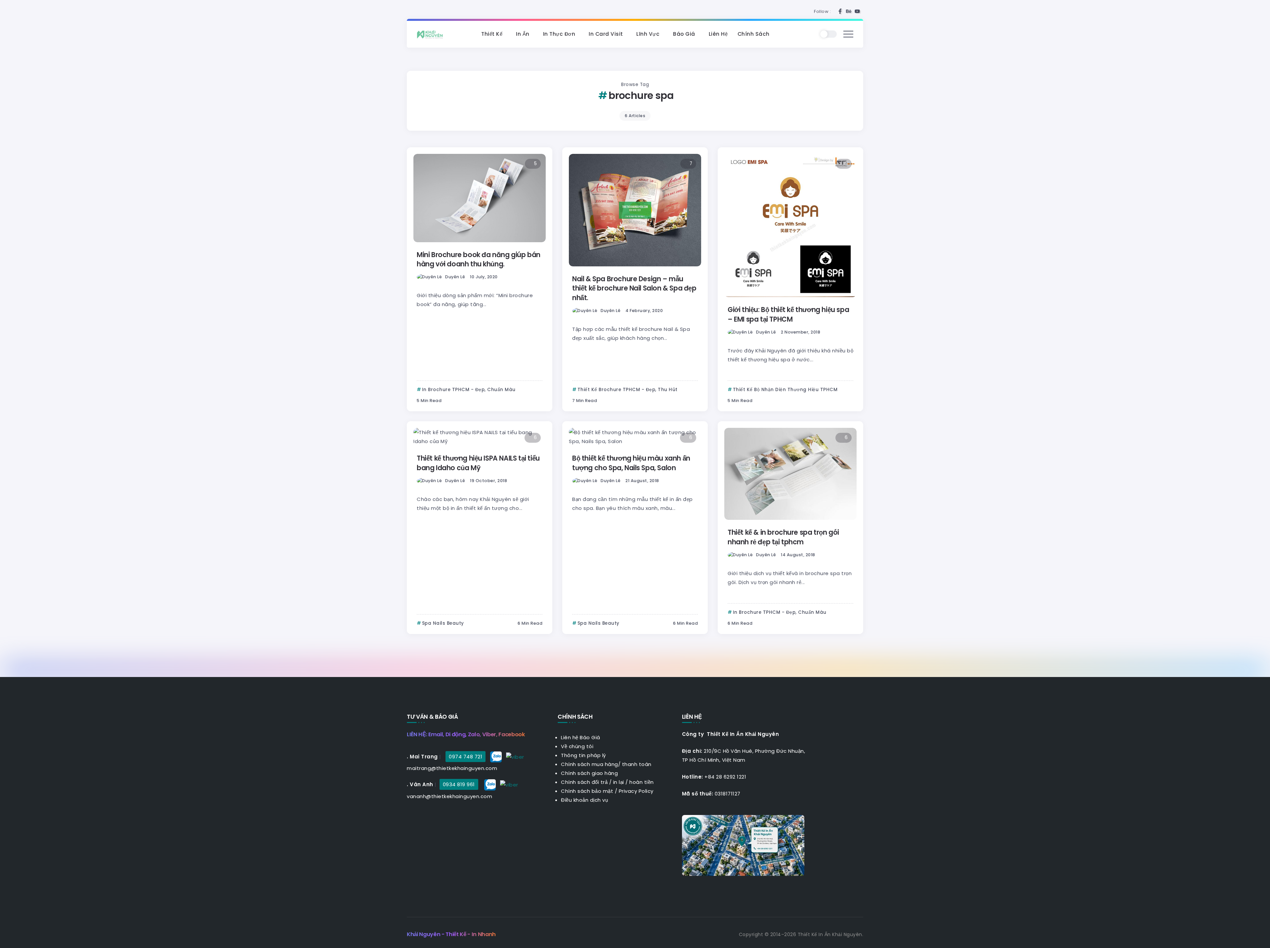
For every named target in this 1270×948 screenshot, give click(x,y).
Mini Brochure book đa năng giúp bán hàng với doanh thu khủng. (478, 259)
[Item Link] (479, 198)
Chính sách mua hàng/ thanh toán (606, 764)
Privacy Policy (636, 791)
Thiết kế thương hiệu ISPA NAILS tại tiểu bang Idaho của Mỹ (478, 463)
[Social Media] (840, 11)
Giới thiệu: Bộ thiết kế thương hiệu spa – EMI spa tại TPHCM (788, 314)
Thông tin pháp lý (583, 755)
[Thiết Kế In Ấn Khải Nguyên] (431, 33)
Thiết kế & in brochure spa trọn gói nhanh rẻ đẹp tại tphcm (783, 537)
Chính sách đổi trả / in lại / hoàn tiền (607, 782)
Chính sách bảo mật (587, 791)
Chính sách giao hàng (589, 773)
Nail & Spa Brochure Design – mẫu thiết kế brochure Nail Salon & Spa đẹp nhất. (634, 288)
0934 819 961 (459, 784)
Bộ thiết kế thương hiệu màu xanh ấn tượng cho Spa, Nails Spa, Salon (631, 463)
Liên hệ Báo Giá (580, 737)
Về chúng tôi (577, 746)
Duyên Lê (455, 277)
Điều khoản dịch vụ (584, 799)
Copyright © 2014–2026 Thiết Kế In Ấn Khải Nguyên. (801, 934)
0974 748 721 (465, 756)
